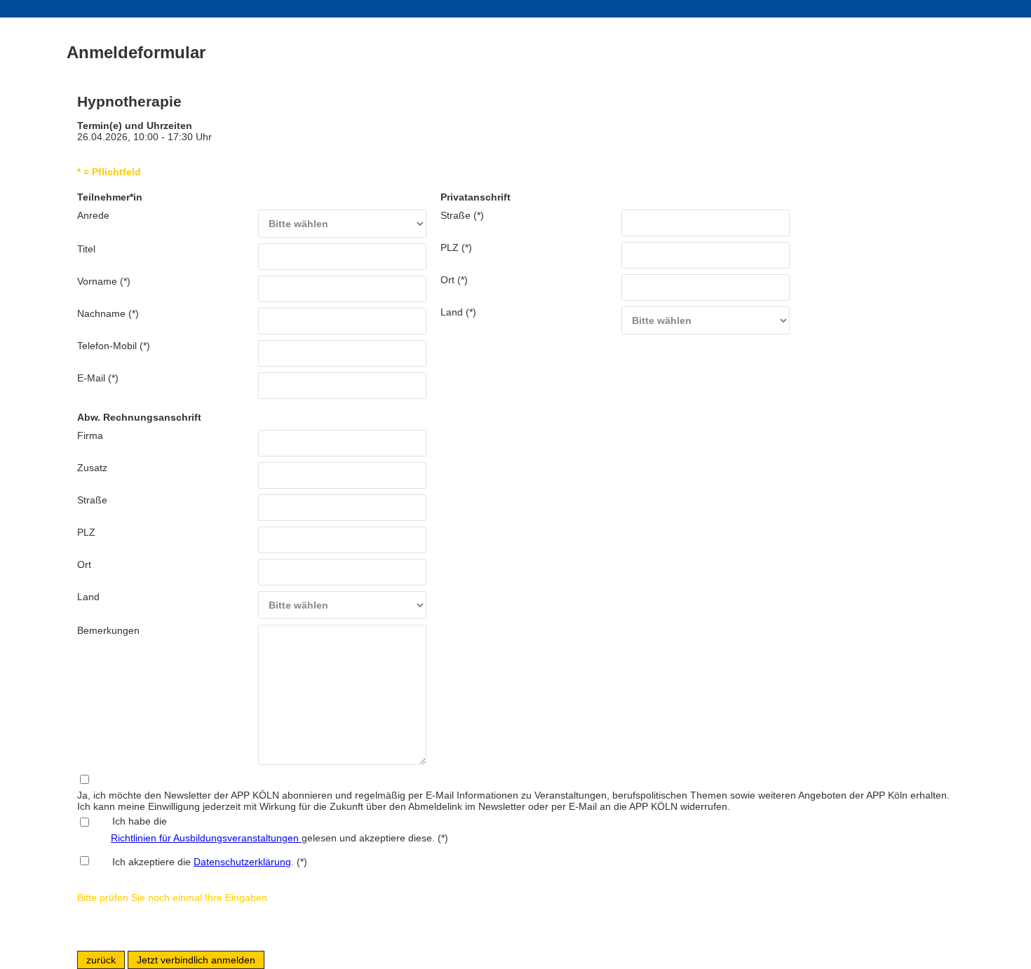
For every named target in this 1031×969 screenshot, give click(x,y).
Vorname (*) (103, 281)
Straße (92, 500)
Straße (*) (462, 215)
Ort (84, 564)
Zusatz (92, 467)
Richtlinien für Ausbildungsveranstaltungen (206, 837)
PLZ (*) (456, 247)
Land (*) (458, 312)
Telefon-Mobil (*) (113, 345)
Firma (90, 435)
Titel (86, 249)
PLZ (86, 532)
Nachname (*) (108, 313)
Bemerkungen (108, 630)
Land (88, 596)
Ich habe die (131, 821)
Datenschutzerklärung (242, 861)
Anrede (93, 215)
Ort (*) (454, 279)
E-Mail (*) (98, 378)
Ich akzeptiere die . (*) (209, 861)
